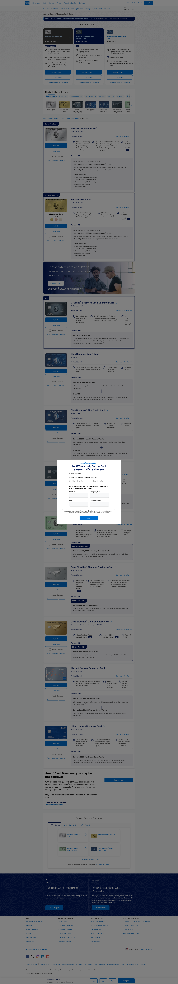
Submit (89, 518)
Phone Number (95, 500)
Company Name (95, 492)
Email (71, 500)
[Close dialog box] (118, 463)
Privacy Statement (104, 512)
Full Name (72, 492)
